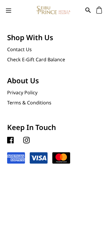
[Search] (88, 9)
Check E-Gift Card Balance (36, 59)
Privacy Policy (22, 92)
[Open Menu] (8, 10)
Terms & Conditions (29, 103)
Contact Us (19, 49)
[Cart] (99, 9)
